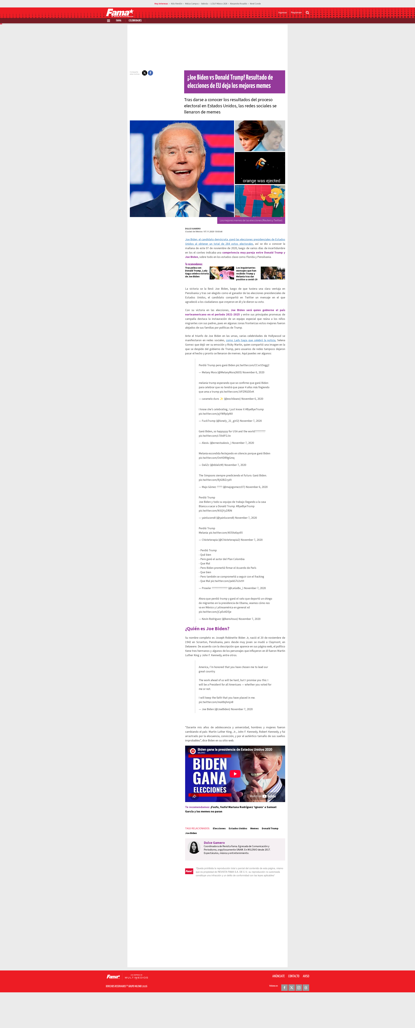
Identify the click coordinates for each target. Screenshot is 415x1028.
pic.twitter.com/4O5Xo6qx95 (226, 533)
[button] (144, 73)
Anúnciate (278, 976)
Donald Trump (270, 828)
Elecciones (219, 828)
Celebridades (135, 20)
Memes (254, 828)
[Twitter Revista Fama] (291, 987)
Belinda (204, 3)
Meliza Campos (192, 3)
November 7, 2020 (251, 421)
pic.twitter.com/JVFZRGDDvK (237, 392)
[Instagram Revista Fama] (299, 987)
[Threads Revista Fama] (306, 987)
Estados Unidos (238, 828)
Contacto (293, 976)
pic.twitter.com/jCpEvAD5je (215, 612)
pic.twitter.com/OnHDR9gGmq (217, 458)
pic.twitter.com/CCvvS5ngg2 (252, 365)
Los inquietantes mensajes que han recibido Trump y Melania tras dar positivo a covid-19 (246, 273)
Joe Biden (191, 833)
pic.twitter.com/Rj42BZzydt (215, 480)
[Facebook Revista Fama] (284, 987)
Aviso (306, 976)
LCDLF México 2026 (219, 3)
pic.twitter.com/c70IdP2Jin (215, 436)
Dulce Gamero (193, 228)
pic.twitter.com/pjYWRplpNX (216, 414)
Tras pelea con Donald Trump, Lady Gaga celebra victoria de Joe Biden (197, 272)
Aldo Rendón (176, 3)
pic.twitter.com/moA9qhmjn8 (216, 702)
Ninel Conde (255, 3)
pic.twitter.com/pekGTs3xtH (227, 581)
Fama (118, 20)
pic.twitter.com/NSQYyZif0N (215, 511)
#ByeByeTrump (254, 409)
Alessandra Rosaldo (238, 3)
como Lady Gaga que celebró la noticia (250, 340)
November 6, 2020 (253, 372)
